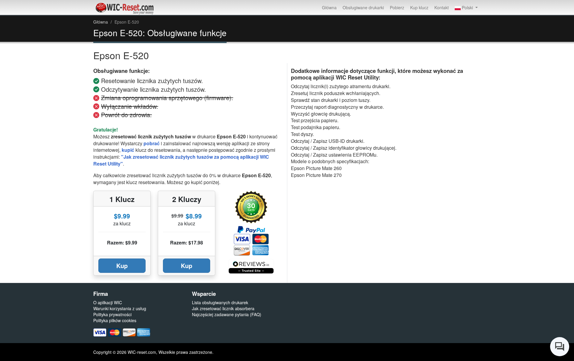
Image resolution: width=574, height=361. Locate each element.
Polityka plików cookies (114, 320)
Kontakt (441, 7)
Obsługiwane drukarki (363, 7)
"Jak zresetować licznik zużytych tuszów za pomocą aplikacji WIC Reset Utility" (181, 160)
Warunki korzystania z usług (119, 308)
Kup (122, 265)
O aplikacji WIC (107, 302)
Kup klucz (419, 7)
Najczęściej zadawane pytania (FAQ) (226, 314)
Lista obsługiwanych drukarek (220, 302)
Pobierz (397, 7)
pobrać (152, 143)
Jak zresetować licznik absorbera (223, 308)
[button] (466, 7)
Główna (329, 7)
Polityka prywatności (112, 314)
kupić (128, 149)
